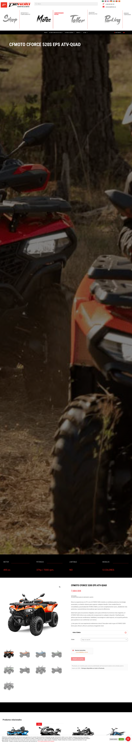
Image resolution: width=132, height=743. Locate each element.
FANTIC (78, 32)
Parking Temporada (127, 13)
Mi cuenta (118, 32)
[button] (59, 587)
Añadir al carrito (78, 659)
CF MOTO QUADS (69, 32)
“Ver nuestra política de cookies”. (46, 741)
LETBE (84, 32)
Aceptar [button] (121, 739)
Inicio (45, 32)
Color (72, 639)
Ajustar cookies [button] (113, 739)
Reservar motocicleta (80, 650)
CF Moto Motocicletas (55, 32)
